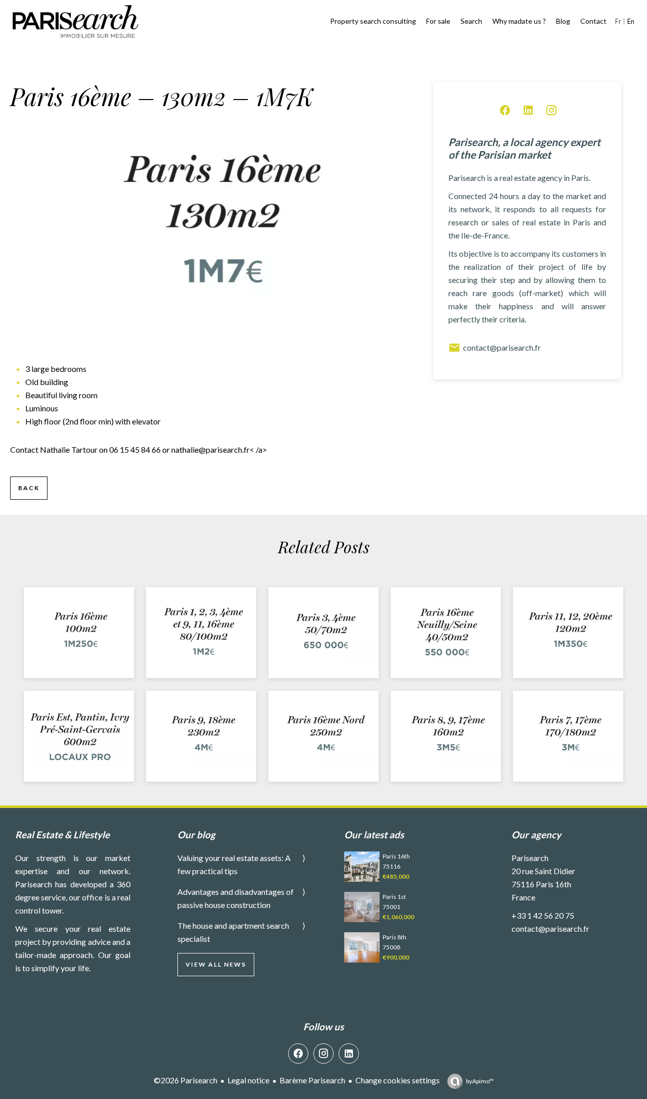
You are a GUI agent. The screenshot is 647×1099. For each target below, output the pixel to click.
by (480, 1081)
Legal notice (248, 1080)
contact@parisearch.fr (502, 347)
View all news (216, 964)
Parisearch (530, 858)
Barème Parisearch (312, 1080)
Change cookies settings (397, 1080)
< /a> (219, 449)
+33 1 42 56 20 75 (543, 915)
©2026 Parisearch (185, 1080)
